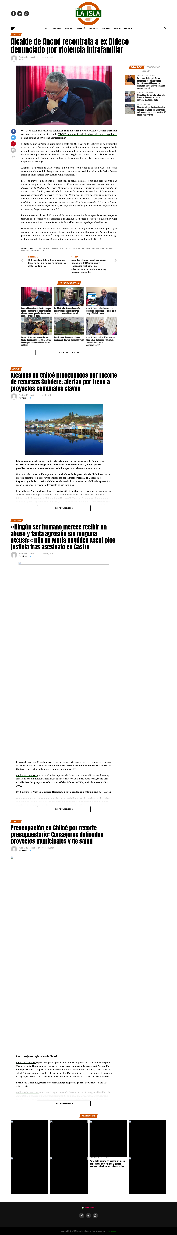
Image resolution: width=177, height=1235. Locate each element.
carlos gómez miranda (47, 249)
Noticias (68, 28)
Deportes (57, 28)
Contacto (128, 28)
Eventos (117, 28)
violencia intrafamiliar (33, 251)
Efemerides (106, 28)
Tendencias (93, 28)
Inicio (47, 28)
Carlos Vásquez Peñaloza (72, 249)
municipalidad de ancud (97, 249)
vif (111, 249)
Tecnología (81, 28)
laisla (24, 60)
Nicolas (25, 398)
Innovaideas (111, 1231)
